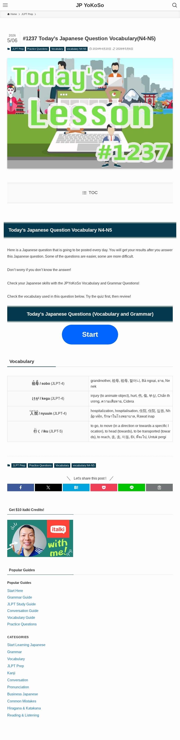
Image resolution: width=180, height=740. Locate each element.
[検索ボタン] (174, 5)
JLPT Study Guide (21, 604)
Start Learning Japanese (26, 645)
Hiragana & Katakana (24, 708)
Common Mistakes (21, 701)
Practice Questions (37, 49)
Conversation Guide (22, 611)
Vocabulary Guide (21, 617)
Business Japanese (22, 694)
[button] (20, 487)
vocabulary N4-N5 (76, 49)
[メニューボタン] (5, 5)
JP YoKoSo (90, 5)
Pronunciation (18, 687)
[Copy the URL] (159, 487)
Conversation (17, 680)
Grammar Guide (19, 597)
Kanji (11, 673)
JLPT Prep (18, 49)
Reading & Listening (23, 715)
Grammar (14, 652)
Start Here (15, 591)
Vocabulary (57, 49)
